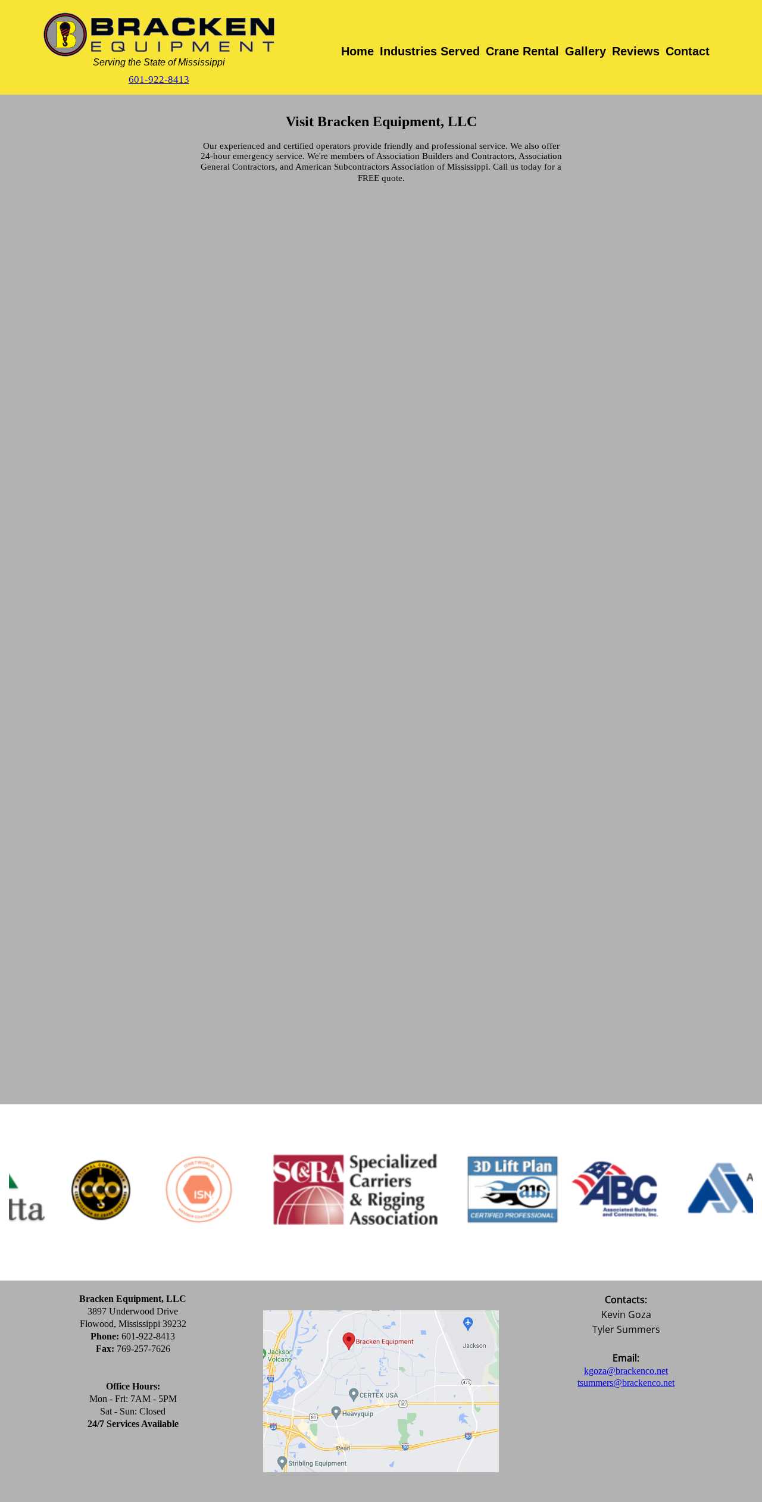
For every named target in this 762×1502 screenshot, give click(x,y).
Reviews (636, 51)
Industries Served (430, 51)
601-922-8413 (159, 79)
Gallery (585, 51)
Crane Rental (522, 51)
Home (357, 51)
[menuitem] (357, 58)
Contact (688, 51)
